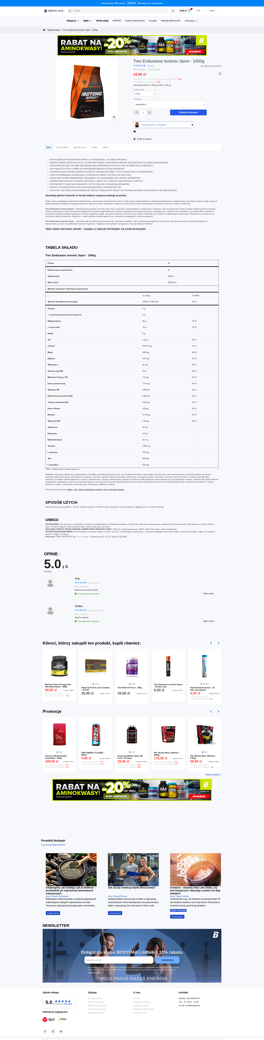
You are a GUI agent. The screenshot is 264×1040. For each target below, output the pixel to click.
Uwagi (94, 147)
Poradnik (153, 21)
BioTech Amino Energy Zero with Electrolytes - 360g (58, 685)
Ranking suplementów (171, 21)
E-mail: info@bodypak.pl (189, 1005)
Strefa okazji (102, 20)
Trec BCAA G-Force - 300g (130, 687)
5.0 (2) (150, 66)
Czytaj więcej (53, 913)
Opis (48, 147)
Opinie (105, 147)
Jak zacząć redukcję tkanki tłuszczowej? (131, 887)
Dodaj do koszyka (188, 112)
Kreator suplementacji (135, 21)
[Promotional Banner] (132, 45)
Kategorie (71, 20)
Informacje (189, 21)
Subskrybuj (167, 960)
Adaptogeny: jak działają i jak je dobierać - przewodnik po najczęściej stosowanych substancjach (70, 890)
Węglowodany (139, 69)
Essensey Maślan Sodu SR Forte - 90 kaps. (130, 757)
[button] (118, 11)
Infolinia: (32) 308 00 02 (189, 998)
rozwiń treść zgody (94, 972)
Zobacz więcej (212, 774)
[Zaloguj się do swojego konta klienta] (173, 10)
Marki (86, 20)
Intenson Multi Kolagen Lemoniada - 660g (56, 757)
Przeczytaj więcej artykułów (53, 845)
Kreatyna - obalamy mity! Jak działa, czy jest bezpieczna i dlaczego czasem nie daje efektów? (195, 890)
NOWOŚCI (117, 21)
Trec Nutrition (154, 69)
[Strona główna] (44, 30)
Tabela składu (62, 147)
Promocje (52, 711)
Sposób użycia (80, 147)
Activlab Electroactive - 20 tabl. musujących (202, 688)
